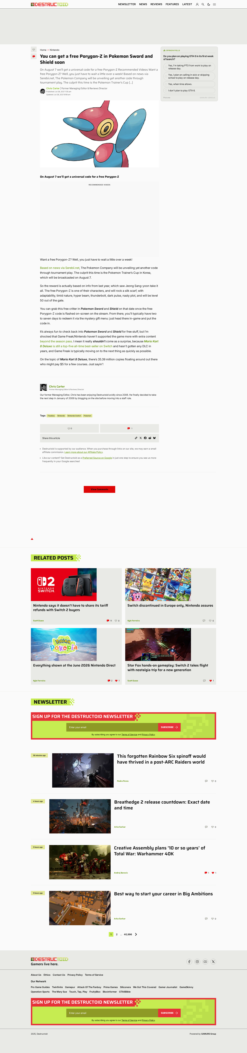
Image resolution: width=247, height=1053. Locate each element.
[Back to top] (32, 539)
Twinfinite (57, 987)
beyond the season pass (56, 341)
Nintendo (54, 50)
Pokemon (87, 416)
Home (43, 50)
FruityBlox (94, 991)
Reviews (156, 4)
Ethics (47, 974)
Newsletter (127, 4)
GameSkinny (186, 987)
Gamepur (70, 987)
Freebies (51, 416)
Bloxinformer (110, 991)
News (143, 4)
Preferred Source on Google (97, 457)
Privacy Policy (148, 734)
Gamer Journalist (168, 987)
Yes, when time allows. (180, 84)
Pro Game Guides (40, 987)
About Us (36, 974)
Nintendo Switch (74, 416)
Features (172, 4)
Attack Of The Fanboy (89, 987)
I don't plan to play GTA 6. (181, 90)
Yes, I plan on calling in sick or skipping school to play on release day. (188, 76)
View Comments (99, 489)
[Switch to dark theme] (208, 4)
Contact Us (59, 974)
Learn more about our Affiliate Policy (83, 452)
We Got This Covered (144, 987)
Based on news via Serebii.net (59, 268)
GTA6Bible (125, 991)
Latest (187, 4)
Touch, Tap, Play (78, 991)
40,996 (128, 934)
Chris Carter (53, 88)
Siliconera (125, 987)
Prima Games (110, 987)
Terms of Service (129, 734)
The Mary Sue (59, 991)
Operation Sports (40, 991)
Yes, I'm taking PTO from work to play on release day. (189, 67)
